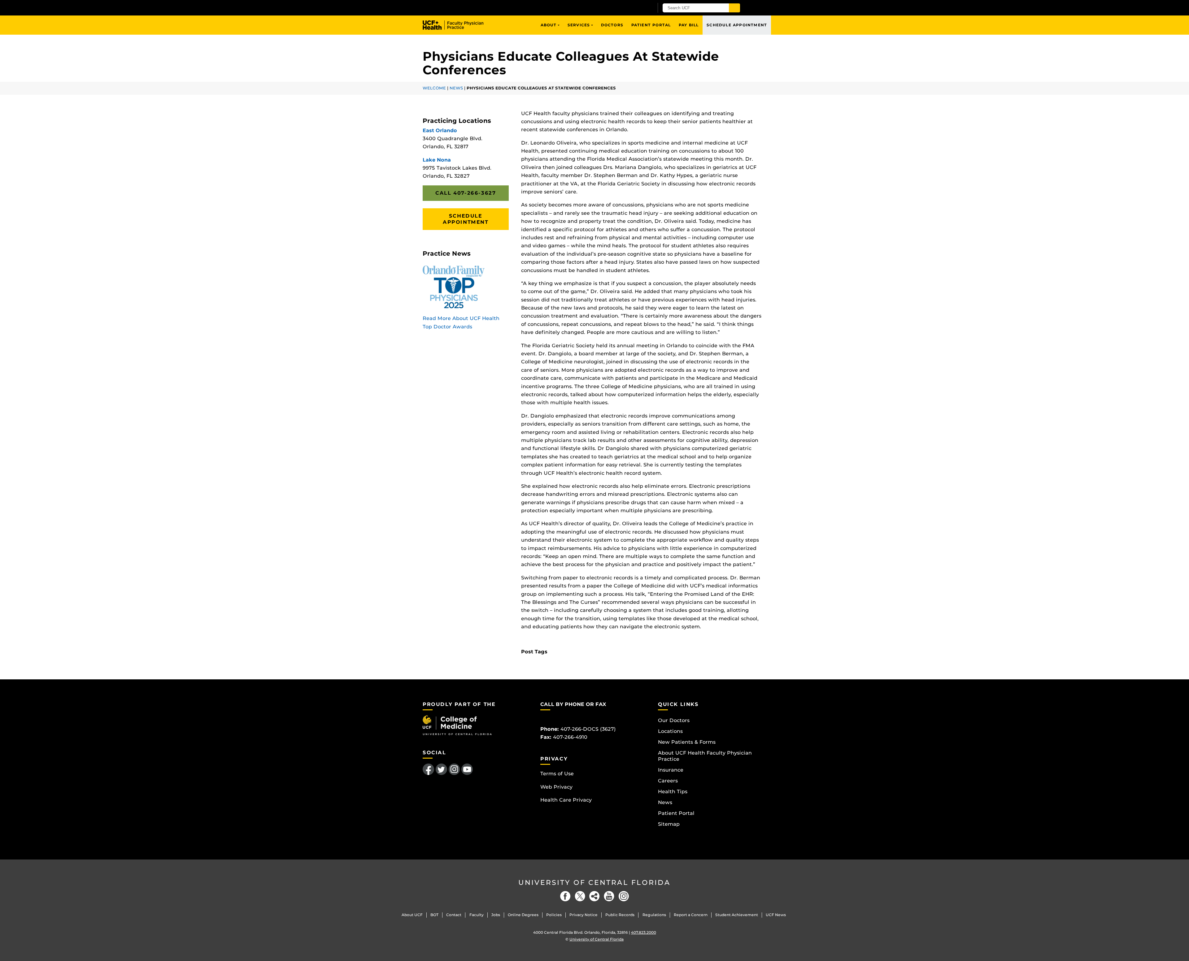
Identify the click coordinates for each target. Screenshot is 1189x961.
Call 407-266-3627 (465, 193)
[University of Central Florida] (495, 7)
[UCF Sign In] (634, 8)
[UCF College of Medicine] (457, 725)
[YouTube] (609, 896)
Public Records (619, 914)
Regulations (654, 914)
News (456, 88)
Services (579, 25)
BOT (434, 914)
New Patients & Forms (687, 742)
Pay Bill (689, 25)
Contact (453, 914)
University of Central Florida (594, 882)
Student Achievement (736, 914)
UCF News (776, 914)
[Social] (594, 896)
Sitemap (669, 824)
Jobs (495, 914)
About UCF (412, 914)
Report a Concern (691, 914)
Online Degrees (523, 914)
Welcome (434, 88)
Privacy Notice (583, 914)
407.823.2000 (643, 932)
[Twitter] (580, 896)
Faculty (476, 914)
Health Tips (672, 791)
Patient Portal (651, 25)
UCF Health (457, 25)
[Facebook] (565, 896)
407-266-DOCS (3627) (588, 729)
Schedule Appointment (737, 25)
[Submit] (734, 7)
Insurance (670, 770)
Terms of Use (557, 774)
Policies (554, 914)
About (549, 25)
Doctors (612, 25)
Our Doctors (674, 720)
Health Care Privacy (566, 800)
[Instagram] (623, 896)
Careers (668, 781)
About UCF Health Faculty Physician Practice (705, 756)
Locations (670, 731)
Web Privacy (556, 787)
